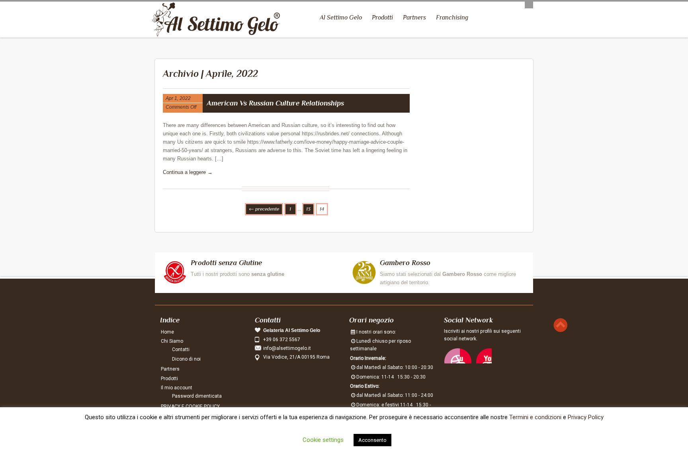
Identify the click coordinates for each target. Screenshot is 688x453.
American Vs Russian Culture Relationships (275, 103)
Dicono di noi (186, 359)
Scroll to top (560, 325)
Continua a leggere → (188, 172)
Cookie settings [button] (323, 439)
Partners (414, 17)
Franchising (452, 17)
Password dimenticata (197, 396)
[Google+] (484, 355)
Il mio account (176, 388)
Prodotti (382, 17)
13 (308, 209)
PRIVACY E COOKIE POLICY (190, 406)
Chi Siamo (172, 341)
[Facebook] (452, 355)
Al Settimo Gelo (341, 17)
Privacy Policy (586, 417)
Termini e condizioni (535, 417)
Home (167, 332)
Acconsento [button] (372, 440)
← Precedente (264, 209)
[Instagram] (468, 355)
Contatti (181, 349)
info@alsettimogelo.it (287, 348)
